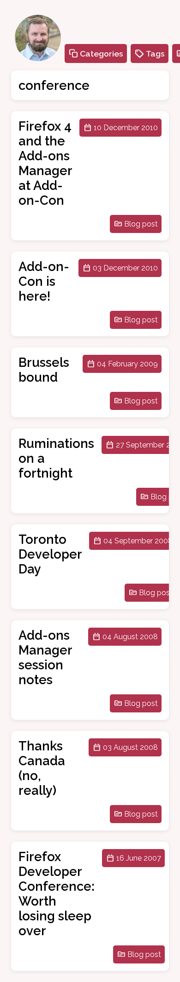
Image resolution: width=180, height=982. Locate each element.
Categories (101, 53)
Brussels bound (43, 369)
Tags (155, 53)
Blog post (141, 224)
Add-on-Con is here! (43, 281)
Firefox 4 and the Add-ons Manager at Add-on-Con (45, 163)
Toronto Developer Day (50, 554)
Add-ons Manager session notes (45, 657)
